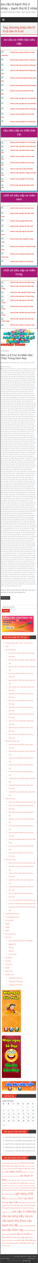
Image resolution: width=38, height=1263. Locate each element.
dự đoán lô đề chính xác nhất (19, 477)
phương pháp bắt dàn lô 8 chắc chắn (25, 511)
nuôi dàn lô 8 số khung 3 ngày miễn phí (18, 500)
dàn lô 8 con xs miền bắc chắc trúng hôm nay (17, 357)
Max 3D (11, 947)
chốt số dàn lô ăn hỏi (13, 412)
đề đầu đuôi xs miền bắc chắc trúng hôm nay (20, 1147)
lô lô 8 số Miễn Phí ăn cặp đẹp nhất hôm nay (16, 492)
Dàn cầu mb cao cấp (7, 344)
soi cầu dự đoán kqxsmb (26, 1226)
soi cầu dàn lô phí (17, 551)
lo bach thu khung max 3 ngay (20, 485)
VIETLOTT (8, 937)
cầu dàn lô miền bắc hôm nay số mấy (15, 382)
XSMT (7, 931)
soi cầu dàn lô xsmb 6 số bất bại (17, 574)
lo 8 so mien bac (22, 479)
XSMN (7, 927)
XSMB (7, 924)
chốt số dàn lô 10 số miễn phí (11, 410)
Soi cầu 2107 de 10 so (23, 525)
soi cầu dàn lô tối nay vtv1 (18, 559)
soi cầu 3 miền (22, 1211)
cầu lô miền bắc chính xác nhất (15, 391)
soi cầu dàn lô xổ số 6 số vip (13, 561)
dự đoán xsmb (25, 1180)
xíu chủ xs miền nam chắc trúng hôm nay (22, 903)
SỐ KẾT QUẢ (9, 975)
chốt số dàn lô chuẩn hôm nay (12, 416)
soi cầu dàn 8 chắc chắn (19, 527)
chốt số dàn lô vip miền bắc (8, 431)
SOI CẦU (8, 961)
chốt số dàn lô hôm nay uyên (9, 420)
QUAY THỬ (8, 971)
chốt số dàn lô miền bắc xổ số (25, 424)
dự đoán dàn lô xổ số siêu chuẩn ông (14, 475)
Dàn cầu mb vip (20, 344)
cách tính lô (10, 1168)
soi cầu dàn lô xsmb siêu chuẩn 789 (14, 584)
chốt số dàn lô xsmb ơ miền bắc (24, 450)
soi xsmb (15, 1240)
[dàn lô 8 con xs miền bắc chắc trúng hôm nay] (19, 338)
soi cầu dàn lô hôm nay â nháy (23, 530)
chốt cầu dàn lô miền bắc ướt (18, 407)
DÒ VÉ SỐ (8, 964)
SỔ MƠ (7, 968)
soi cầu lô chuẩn (21, 1234)
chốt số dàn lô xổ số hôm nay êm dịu (19, 435)
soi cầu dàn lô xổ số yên (19, 572)
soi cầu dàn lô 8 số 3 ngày (27, 528)
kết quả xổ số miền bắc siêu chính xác (17, 1205)
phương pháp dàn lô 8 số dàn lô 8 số (15, 517)
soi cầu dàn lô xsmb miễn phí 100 (21, 580)
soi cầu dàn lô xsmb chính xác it (18, 576)
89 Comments (7, 367)
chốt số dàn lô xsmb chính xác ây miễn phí (16, 443)
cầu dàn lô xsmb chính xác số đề (13, 388)
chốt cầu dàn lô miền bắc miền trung (16, 399)
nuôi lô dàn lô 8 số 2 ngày (17, 504)
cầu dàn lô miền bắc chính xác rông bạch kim (19, 370)
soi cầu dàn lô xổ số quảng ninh (22, 570)
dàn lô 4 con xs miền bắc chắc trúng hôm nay (20, 1140)
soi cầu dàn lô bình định (7, 530)
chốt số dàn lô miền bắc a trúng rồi (20, 422)
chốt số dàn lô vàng (29, 429)
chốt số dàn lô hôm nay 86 (25, 418)
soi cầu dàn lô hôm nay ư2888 (11, 534)
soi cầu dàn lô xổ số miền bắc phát (15, 568)
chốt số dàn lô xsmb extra (19, 449)
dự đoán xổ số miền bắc (18, 1183)
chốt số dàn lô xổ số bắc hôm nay (12, 433)
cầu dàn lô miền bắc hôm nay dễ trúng (21, 378)
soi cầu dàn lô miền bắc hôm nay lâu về (15, 540)
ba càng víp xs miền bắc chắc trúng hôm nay (20, 1151)
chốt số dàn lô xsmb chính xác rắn (10, 447)
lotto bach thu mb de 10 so (13, 496)
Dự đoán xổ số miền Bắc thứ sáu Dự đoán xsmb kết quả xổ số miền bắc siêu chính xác (19, 1191)
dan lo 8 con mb (24, 454)
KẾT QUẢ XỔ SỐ (10, 934)
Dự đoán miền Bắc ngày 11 (14, 1180)
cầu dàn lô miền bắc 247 (9, 369)
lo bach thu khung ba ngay (15, 483)
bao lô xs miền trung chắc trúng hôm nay (22, 802)
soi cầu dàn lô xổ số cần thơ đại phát (16, 563)
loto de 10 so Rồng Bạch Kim (19, 494)
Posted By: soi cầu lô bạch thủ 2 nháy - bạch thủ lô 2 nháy (18, 362)
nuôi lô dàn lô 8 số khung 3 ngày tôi (24, 508)
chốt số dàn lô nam (6, 426)
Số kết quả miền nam (15, 985)
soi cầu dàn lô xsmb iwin (19, 578)
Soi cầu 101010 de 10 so (9, 525)
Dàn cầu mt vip (10, 799)
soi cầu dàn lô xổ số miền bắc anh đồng (19, 565)
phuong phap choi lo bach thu (15, 515)
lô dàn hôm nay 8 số (19, 489)
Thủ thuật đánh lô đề (12, 917)
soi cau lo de (8, 1212)
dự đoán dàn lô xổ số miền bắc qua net (11, 468)
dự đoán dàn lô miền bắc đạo (18, 462)
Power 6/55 (12, 954)
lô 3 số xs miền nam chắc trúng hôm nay (22, 900)
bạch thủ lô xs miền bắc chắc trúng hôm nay (20, 1144)
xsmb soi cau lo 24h (15, 586)
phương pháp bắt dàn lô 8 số (9, 513)
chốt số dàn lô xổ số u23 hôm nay (26, 439)
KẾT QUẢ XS (9, 920)
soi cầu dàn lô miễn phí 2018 (22, 542)
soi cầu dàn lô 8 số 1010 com (11, 528)
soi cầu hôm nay (13, 1230)
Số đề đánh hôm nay (12, 914)
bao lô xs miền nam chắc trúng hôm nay (22, 863)
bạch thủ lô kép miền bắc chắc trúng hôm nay (20, 1137)
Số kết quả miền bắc (15, 978)
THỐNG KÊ (8, 958)
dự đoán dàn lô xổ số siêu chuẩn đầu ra (16, 471)
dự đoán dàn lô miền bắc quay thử (20, 464)
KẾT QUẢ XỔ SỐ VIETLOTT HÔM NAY (21, 941)
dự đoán (24, 1172)
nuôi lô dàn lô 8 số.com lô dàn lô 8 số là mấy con (14, 509)
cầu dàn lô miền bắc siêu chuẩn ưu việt (23, 384)
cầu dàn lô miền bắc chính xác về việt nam (17, 374)
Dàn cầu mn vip (10, 859)
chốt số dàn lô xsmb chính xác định (23, 445)
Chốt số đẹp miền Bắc (17, 1166)
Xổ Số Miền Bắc (10, 1243)
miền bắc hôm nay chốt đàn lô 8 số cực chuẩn (15, 498)
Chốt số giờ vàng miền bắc (10, 1163)
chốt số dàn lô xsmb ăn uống (9, 441)
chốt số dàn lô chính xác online (11, 414)
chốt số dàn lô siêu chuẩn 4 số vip (21, 426)
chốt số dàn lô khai (22, 420)
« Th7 (3, 1125)
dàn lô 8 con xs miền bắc (16, 456)
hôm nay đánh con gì (11, 1199)
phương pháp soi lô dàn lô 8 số (9, 523)
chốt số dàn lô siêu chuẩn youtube (14, 429)
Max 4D (11, 951)
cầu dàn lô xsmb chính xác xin (13, 390)
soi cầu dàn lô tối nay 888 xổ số (26, 553)
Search (5, 610)
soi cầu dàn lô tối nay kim (24, 555)
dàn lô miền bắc (27, 456)
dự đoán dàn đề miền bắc (17, 458)
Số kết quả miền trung (16, 981)
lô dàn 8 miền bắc (8, 489)
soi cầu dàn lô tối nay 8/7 (10, 553)
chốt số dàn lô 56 (25, 410)
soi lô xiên (8, 1240)
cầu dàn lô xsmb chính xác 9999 (10, 386)
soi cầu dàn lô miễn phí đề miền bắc (14, 546)
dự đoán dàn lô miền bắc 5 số (15, 460)
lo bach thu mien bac (19, 487)
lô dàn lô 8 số (29, 489)
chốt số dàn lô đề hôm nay (28, 416)
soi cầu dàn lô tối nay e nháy (8, 555)
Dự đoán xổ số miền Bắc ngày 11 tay (12, 1188)
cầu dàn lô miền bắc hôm (18, 376)
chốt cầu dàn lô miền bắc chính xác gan (14, 395)
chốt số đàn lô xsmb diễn (12, 454)
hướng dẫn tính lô (23, 1202)
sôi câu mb (23, 1240)
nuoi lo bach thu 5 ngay (25, 502)
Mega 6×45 (12, 944)
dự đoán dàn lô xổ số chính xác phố (26, 466)
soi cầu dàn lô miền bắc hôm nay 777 (18, 536)
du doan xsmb (13, 1171)
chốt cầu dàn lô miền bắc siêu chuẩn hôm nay (20, 403)
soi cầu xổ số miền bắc (19, 1237)
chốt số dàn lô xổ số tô (9, 439)
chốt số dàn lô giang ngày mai (9, 418)
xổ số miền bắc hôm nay (24, 1243)
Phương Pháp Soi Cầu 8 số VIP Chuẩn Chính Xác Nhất (20, 521)
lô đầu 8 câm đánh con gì (19, 490)
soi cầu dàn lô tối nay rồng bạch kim (21, 557)
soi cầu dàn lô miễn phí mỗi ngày (16, 548)
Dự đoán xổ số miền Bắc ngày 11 (26, 1185)
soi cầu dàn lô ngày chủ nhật (21, 549)
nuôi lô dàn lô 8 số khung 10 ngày (14, 506)
